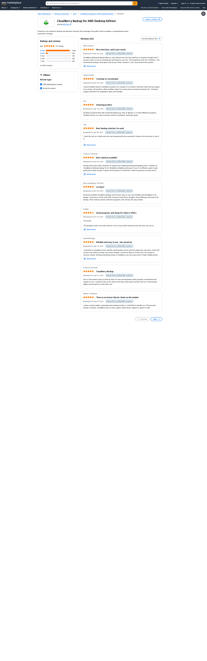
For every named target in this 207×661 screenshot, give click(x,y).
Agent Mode (163, 3)
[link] (120, 13)
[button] (42, 50)
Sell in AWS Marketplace (169, 8)
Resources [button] (56, 8)
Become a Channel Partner (150, 8)
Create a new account (198, 3)
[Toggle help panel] (203, 14)
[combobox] (89, 3)
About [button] (3, 8)
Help (204, 8)
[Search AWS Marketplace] (134, 3)
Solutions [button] (44, 8)
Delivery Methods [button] (29, 8)
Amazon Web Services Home (190, 8)
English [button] (174, 3)
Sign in (183, 3)
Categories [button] (15, 8)
